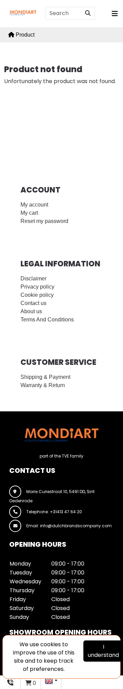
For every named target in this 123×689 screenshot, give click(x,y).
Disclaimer (33, 278)
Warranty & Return (42, 385)
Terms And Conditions (47, 319)
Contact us (33, 303)
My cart (29, 213)
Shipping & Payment (45, 377)
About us (31, 311)
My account (34, 205)
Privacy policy (37, 287)
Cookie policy (37, 295)
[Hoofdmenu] (113, 14)
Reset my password (44, 221)
